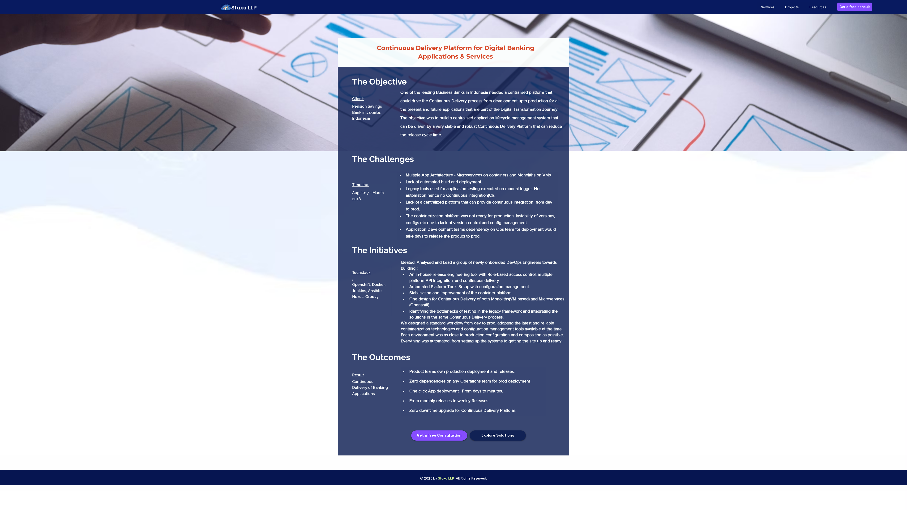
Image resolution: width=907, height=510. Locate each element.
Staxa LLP (446, 478)
